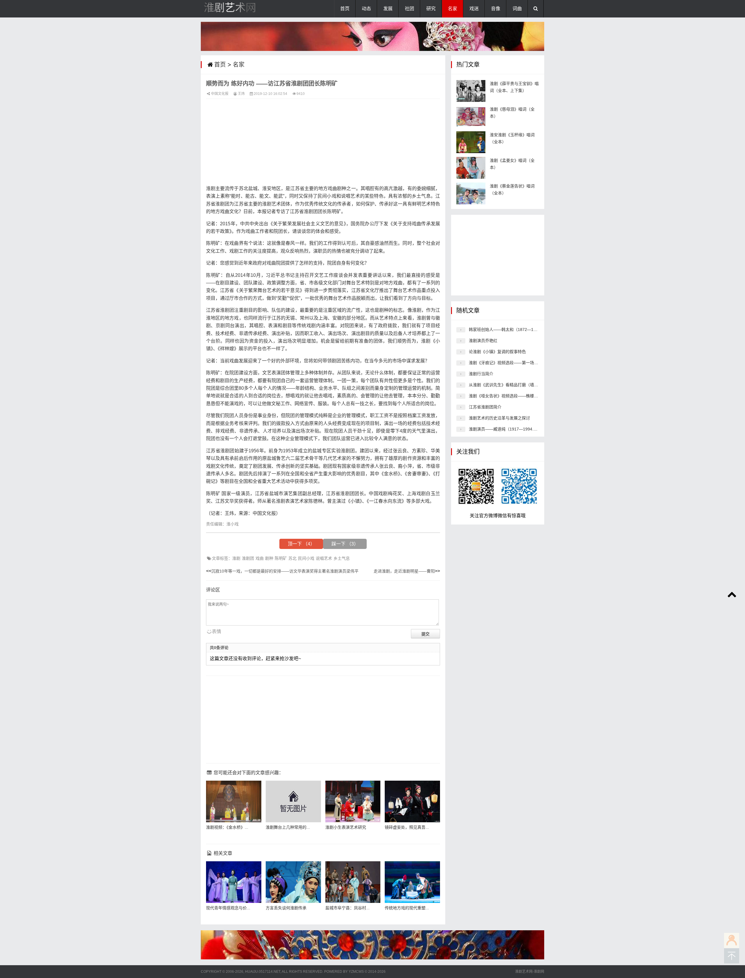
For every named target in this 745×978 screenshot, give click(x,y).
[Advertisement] (323, 144)
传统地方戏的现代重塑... (407, 908)
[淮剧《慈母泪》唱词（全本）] (470, 116)
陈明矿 (281, 558)
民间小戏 (306, 558)
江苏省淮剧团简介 (485, 407)
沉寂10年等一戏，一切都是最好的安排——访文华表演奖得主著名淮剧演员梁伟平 (285, 571)
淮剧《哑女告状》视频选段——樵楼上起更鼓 (509, 396)
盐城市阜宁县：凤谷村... (347, 908)
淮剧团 (248, 558)
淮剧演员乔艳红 (483, 340)
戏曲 (260, 558)
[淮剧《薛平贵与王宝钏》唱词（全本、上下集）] (470, 91)
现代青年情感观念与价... (228, 908)
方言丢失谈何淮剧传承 (286, 908)
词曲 (517, 8)
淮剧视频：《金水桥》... (227, 827)
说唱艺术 (324, 558)
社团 (409, 8)
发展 (388, 8)
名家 (452, 8)
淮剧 (236, 558)
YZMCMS (356, 972)
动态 (366, 8)
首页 (345, 8)
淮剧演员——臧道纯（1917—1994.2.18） (507, 429)
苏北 (292, 558)
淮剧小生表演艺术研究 (345, 827)
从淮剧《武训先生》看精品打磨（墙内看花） (509, 384)
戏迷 (474, 8)
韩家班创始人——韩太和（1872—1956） (506, 329)
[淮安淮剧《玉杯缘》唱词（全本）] (470, 142)
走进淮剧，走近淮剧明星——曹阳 (404, 571)
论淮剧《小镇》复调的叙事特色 (497, 351)
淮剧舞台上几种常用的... (288, 827)
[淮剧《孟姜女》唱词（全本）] (470, 168)
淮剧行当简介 (481, 373)
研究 (431, 8)
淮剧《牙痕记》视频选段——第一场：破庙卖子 (511, 362)
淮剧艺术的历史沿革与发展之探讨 (499, 418)
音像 (495, 8)
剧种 (269, 558)
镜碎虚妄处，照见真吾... (407, 827)
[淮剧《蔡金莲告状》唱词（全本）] (470, 193)
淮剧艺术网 (230, 8)
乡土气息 (342, 558)
